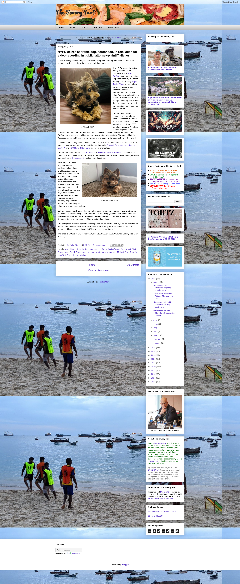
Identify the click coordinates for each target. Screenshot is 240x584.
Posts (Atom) (104, 282)
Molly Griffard (123, 252)
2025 (153, 347)
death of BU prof (172, 181)
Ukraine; (169, 170)
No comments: (99, 245)
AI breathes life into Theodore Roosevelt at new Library (162, 68)
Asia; (175, 170)
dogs (87, 249)
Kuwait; (161, 170)
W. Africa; (166, 172)
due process (95, 249)
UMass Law (113, 27)
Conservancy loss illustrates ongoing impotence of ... (162, 287)
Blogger (125, 564)
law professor (160, 443)
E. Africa (174, 172)
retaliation (81, 255)
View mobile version (98, 270)
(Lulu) (161, 177)
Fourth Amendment (78, 252)
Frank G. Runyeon (115, 145)
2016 (153, 382)
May (155, 327)
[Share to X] (116, 245)
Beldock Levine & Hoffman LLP (111, 152)
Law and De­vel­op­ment (168, 175)
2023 (153, 355)
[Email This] (111, 245)
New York (134, 252)
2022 (153, 359)
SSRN (72, 27)
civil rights (79, 249)
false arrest (126, 249)
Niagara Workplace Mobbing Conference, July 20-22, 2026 (163, 238)
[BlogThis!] (114, 245)
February (157, 339)
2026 (153, 279)
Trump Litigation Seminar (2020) (162, 511)
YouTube (98, 27)
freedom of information (98, 252)
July (155, 320)
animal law (69, 249)
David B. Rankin (88, 152)
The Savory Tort (75, 12)
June (155, 324)
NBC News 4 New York (80, 148)
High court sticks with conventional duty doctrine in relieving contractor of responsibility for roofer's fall (165, 100)
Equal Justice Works (111, 249)
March (156, 335)
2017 (153, 378)
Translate (76, 553)
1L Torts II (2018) (155, 516)
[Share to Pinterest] (122, 245)
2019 (153, 370)
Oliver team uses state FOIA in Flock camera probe (163, 296)
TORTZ (84, 27)
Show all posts (114, 37)
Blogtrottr (164, 492)
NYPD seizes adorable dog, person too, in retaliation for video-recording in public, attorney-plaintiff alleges (97, 53)
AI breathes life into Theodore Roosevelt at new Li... (164, 313)
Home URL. (161, 498)
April (155, 331)
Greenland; (157, 172)
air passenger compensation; (164, 180)
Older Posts (133, 265)
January (157, 343)
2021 (153, 363)
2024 (153, 351)
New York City (64, 255)
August (156, 282)
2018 (153, 374)
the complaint (78, 158)
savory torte (153, 461)
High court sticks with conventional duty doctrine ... (162, 304)
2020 (153, 366)
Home (61, 27)
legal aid (112, 252)
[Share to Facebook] (119, 245)
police (73, 255)
